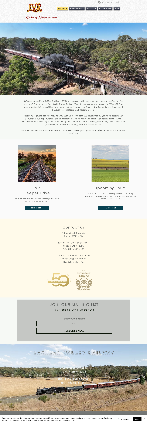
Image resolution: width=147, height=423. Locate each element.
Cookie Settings (123, 419)
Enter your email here (74, 319)
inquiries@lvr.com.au (73, 258)
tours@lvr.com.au (73, 246)
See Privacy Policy (68, 420)
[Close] (144, 419)
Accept (137, 419)
